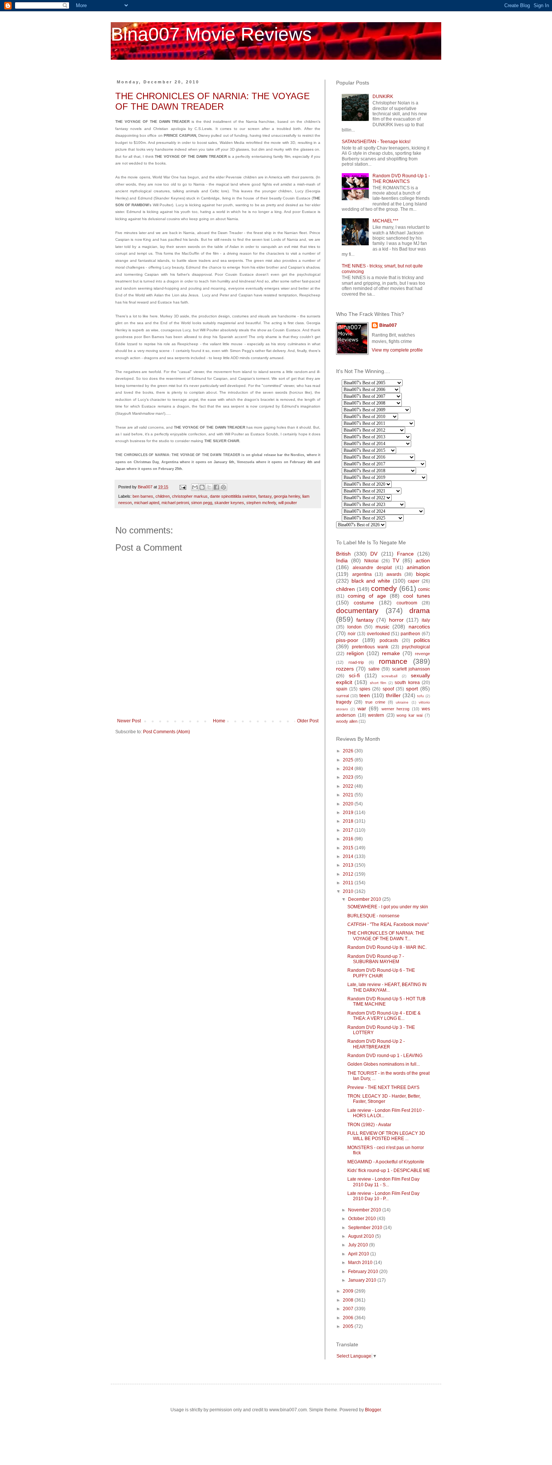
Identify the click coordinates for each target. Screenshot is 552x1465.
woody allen (346, 721)
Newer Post (129, 720)
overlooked (378, 633)
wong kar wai (409, 715)
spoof (388, 689)
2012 (348, 874)
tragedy (343, 702)
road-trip (356, 662)
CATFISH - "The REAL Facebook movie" (388, 924)
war (361, 708)
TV (395, 560)
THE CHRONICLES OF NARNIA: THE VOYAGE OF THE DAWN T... (385, 935)
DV (373, 554)
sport (412, 689)
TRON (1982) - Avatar (369, 1124)
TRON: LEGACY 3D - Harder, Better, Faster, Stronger (384, 1098)
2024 (348, 768)
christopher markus (190, 496)
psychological (416, 646)
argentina (362, 574)
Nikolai (371, 560)
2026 (348, 751)
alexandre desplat (372, 567)
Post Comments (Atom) (166, 731)
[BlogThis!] (202, 487)
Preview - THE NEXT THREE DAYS (383, 1087)
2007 (348, 1308)
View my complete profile (397, 350)
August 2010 (361, 1236)
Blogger (373, 1409)
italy (426, 620)
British (343, 554)
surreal (342, 695)
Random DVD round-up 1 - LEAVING (384, 1055)
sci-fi (354, 675)
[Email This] (195, 487)
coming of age (367, 596)
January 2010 (362, 1280)
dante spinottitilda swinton (233, 496)
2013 (348, 865)
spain (341, 689)
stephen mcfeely (261, 502)
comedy (384, 588)
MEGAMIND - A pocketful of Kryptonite (385, 1161)
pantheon (410, 633)
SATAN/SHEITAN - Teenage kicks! (376, 141)
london (354, 627)
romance (393, 661)
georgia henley (287, 496)
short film (378, 683)
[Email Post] (182, 487)
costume (364, 603)
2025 (348, 760)
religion (355, 653)
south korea (407, 682)
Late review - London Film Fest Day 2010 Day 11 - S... (383, 1182)
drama (419, 611)
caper (413, 581)
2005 (348, 1326)
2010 (348, 891)
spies (364, 689)
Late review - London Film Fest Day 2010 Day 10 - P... (383, 1196)
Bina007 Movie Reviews (211, 34)
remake (391, 653)
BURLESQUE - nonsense (373, 915)
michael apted (146, 502)
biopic (423, 574)
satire (374, 669)
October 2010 (362, 1218)
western (376, 715)
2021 (348, 794)
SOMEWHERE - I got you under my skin (387, 906)
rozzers (345, 669)
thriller (393, 695)
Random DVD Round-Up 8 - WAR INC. (387, 947)
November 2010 (365, 1210)
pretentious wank (370, 646)
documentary (357, 611)
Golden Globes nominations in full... (383, 1064)
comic (424, 589)
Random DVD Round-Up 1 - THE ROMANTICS (401, 178)
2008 (348, 1300)
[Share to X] (209, 487)
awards (393, 574)
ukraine (402, 702)
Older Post (307, 720)
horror (396, 620)
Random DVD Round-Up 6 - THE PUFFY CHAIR (381, 973)
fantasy (264, 496)
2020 (348, 804)
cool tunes (416, 596)
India (342, 560)
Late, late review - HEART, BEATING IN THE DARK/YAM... (387, 987)
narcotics (419, 627)
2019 (348, 812)
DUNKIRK (383, 96)
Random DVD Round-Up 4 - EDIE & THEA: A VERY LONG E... (384, 1015)
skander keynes (229, 502)
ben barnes (143, 496)
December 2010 (365, 899)
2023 (348, 777)
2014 (348, 856)
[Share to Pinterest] (223, 487)
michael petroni (175, 502)
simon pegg (201, 502)
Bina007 (388, 325)
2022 (348, 786)
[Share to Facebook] (216, 487)
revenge (422, 653)
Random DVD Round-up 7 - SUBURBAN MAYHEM (375, 959)
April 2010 (359, 1254)
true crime (375, 702)
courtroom (407, 603)
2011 (348, 882)
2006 (348, 1317)
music (382, 627)
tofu (420, 696)
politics (422, 640)
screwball (389, 676)
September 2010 (365, 1227)
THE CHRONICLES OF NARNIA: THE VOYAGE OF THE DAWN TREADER (212, 101)
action (423, 560)
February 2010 (363, 1271)
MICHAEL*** (385, 221)
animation (418, 567)
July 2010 (358, 1245)
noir (352, 633)
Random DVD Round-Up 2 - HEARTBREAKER (376, 1044)
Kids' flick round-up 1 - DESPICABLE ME (388, 1170)
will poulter (287, 502)
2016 (348, 838)
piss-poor (347, 640)
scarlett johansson (411, 669)
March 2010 (361, 1262)
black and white (370, 581)
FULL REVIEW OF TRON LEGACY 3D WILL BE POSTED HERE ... (386, 1136)
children (162, 496)
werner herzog (395, 709)
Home (219, 720)
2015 (348, 847)
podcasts (389, 640)
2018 (348, 821)
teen (364, 695)
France (405, 554)
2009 (348, 1291)
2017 (348, 830)
